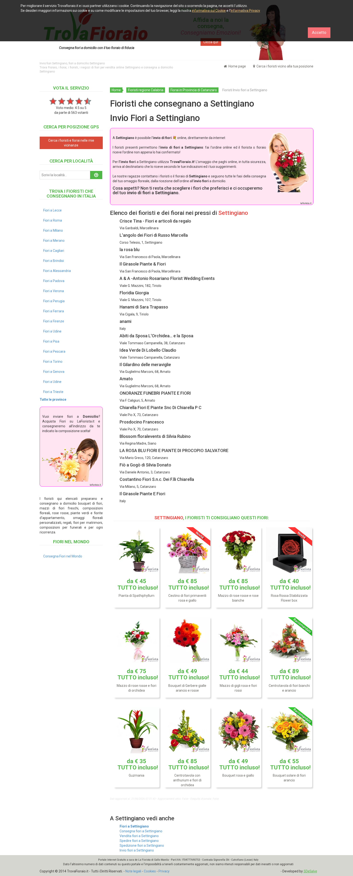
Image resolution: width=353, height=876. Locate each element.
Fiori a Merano (54, 240)
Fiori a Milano (53, 230)
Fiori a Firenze (53, 321)
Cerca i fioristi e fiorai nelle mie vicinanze (71, 143)
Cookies (150, 871)
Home (116, 90)
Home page (237, 66)
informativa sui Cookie (209, 10)
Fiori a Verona (53, 291)
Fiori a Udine (52, 331)
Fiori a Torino (52, 361)
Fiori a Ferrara (53, 311)
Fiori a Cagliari (53, 251)
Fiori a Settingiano (134, 826)
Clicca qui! (210, 42)
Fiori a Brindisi (53, 261)
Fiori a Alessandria (57, 271)
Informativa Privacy (245, 10)
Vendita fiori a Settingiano (139, 836)
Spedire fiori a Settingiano (139, 841)
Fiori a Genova (53, 372)
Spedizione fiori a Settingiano (142, 845)
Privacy (164, 871)
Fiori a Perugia (54, 301)
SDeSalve (310, 871)
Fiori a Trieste (53, 392)
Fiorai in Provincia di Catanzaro (193, 90)
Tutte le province (53, 399)
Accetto (319, 32)
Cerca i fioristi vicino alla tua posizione (284, 66)
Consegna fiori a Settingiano (141, 831)
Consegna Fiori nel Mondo (62, 556)
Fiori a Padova (53, 281)
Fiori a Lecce (52, 210)
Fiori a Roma (52, 220)
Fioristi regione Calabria (145, 90)
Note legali (133, 871)
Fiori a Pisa (51, 341)
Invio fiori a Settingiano (137, 850)
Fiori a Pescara (54, 351)
